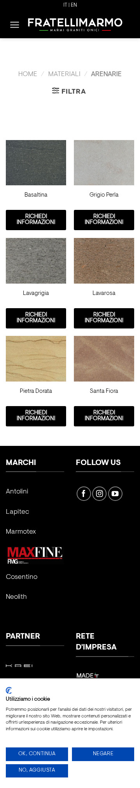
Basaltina (35, 195)
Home (27, 74)
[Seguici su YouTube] (115, 493)
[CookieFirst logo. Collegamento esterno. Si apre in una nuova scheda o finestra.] (9, 690)
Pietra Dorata (36, 391)
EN (74, 5)
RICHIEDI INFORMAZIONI (36, 219)
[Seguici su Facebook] (84, 493)
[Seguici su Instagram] (99, 493)
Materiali (64, 74)
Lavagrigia (36, 293)
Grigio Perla (104, 195)
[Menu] (14, 24)
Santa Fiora (104, 391)
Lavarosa (104, 293)
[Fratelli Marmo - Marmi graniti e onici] (75, 24)
